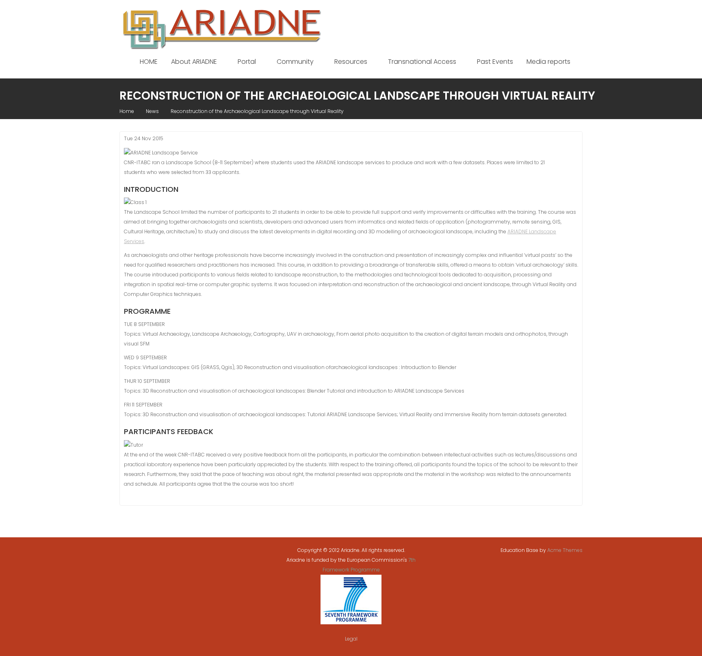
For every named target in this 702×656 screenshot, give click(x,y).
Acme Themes (565, 550)
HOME (149, 61)
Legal (351, 638)
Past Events (495, 61)
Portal (247, 61)
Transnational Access (422, 61)
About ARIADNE (194, 61)
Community (295, 61)
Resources (350, 61)
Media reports (548, 61)
